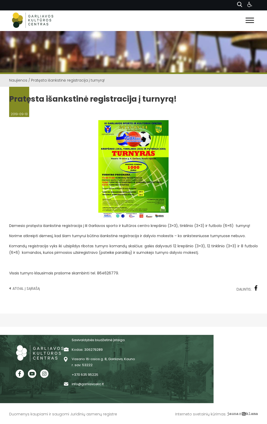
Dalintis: (244, 289)
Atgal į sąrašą (24, 288)
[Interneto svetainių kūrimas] (242, 414)
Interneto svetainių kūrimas (200, 414)
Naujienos (18, 80)
